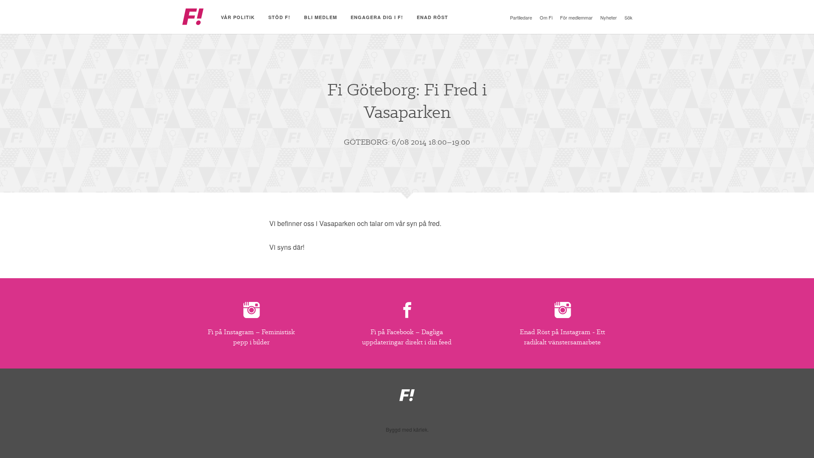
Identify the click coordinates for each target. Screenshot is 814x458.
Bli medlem (320, 17)
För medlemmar (576, 17)
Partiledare (521, 17)
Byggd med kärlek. (407, 430)
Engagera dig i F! (377, 17)
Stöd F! (279, 17)
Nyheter (608, 17)
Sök (628, 17)
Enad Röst (432, 17)
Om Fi (546, 17)
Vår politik (238, 17)
